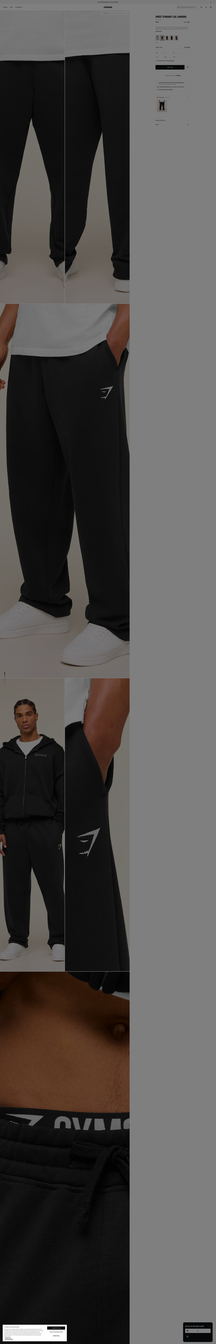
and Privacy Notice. (9, 1339)
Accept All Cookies (56, 1328)
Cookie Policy (8, 1337)
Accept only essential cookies (56, 1332)
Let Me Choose (56, 1335)
